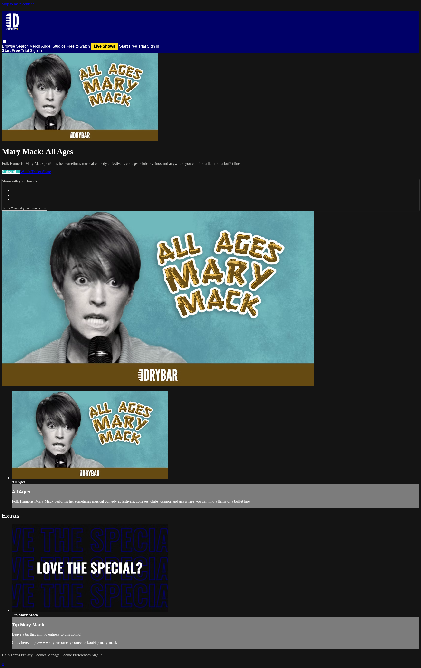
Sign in (153, 46)
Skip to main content (18, 4)
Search (22, 46)
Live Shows (104, 46)
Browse (9, 46)
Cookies (40, 655)
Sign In (36, 51)
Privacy (27, 655)
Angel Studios (53, 46)
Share (46, 172)
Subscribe (11, 172)
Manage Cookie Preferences (69, 655)
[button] (4, 41)
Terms (15, 655)
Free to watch (78, 46)
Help (6, 655)
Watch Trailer (31, 172)
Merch (34, 46)
